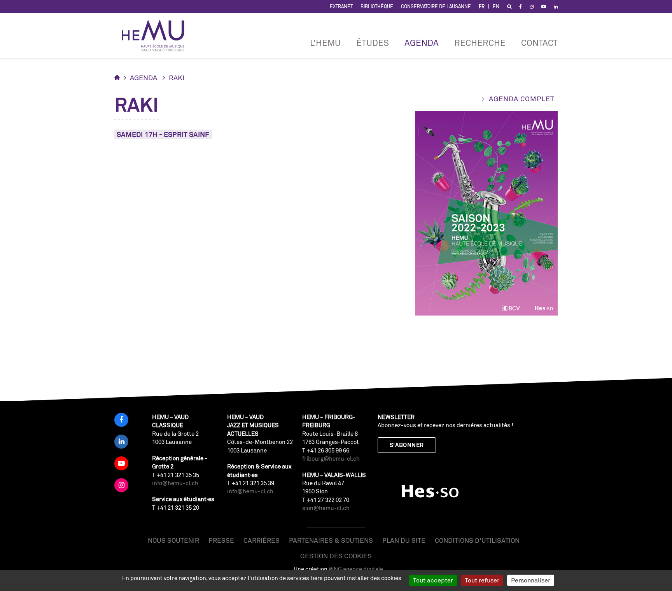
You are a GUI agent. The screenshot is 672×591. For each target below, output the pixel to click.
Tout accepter (433, 580)
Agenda (421, 42)
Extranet (341, 6)
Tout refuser (482, 580)
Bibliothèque (376, 6)
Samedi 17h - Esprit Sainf (163, 134)
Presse (221, 540)
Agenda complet (522, 98)
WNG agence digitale (356, 569)
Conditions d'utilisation (477, 540)
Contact (539, 42)
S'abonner (407, 445)
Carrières (261, 540)
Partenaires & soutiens (331, 540)
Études (372, 42)
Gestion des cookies (336, 556)
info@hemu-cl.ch (175, 483)
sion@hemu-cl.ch (326, 508)
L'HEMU (325, 42)
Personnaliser (530, 580)
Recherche (480, 42)
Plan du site (403, 540)
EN (496, 6)
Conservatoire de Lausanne (436, 6)
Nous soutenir (173, 540)
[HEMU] (156, 35)
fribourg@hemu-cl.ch (331, 458)
